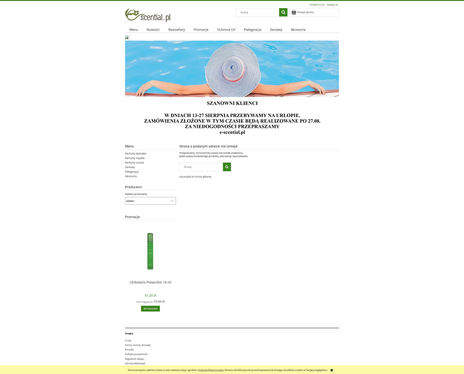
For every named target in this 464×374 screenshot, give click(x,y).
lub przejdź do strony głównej (195, 176)
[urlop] (232, 90)
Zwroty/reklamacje (135, 363)
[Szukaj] (283, 12)
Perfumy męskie (134, 158)
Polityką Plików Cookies (211, 370)
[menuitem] (133, 29)
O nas (128, 340)
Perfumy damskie (135, 153)
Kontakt (129, 349)
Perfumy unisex (134, 162)
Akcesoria (131, 176)
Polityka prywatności (136, 354)
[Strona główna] (147, 14)
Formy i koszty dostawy (138, 345)
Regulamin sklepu (134, 358)
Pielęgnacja (132, 171)
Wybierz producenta (136, 194)
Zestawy (130, 167)
